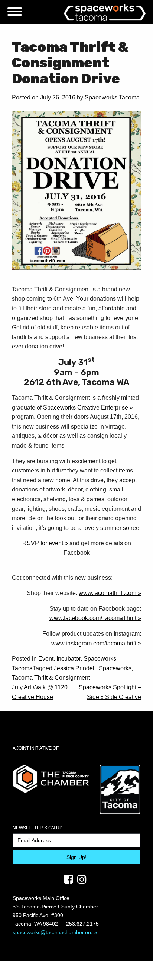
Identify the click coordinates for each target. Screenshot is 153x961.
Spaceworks (115, 668)
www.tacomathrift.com (107, 593)
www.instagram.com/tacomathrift (93, 643)
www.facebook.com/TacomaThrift (92, 618)
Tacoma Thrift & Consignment (51, 677)
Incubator (68, 658)
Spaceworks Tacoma (112, 97)
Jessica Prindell (75, 668)
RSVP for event (42, 543)
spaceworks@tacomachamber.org (53, 932)
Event (45, 658)
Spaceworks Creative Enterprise (85, 407)
